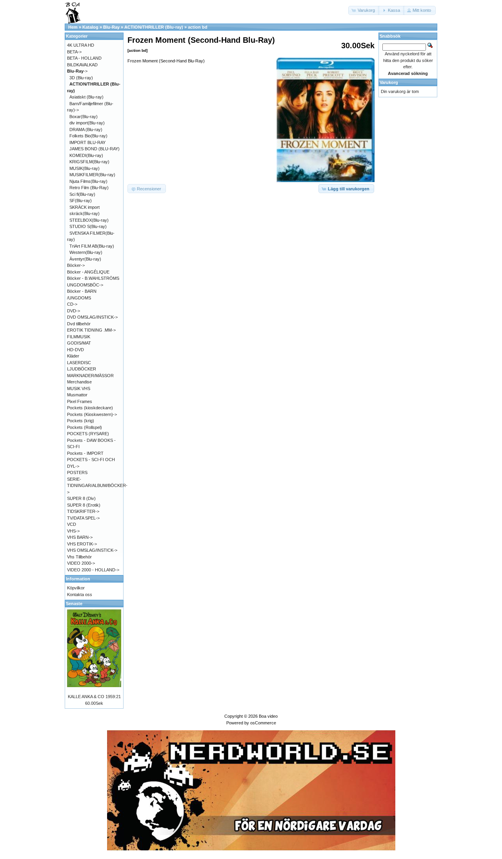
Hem (73, 27)
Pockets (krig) (80, 420)
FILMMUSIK (78, 336)
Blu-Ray (111, 27)
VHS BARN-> (80, 537)
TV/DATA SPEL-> (83, 518)
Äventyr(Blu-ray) (85, 259)
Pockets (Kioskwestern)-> (92, 414)
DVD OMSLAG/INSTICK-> (92, 317)
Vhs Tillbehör (79, 556)
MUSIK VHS (78, 388)
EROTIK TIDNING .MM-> (91, 330)
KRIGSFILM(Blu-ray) (89, 161)
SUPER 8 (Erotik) (83, 505)
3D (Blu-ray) (81, 77)
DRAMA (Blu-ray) (85, 129)
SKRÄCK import (84, 207)
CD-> (72, 304)
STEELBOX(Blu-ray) (89, 220)
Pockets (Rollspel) (84, 427)
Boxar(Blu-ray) (83, 116)
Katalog (90, 27)
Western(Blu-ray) (85, 252)
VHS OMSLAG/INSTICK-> (92, 550)
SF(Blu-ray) (80, 200)
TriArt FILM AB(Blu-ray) (91, 246)
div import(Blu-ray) (87, 122)
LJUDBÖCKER (81, 369)
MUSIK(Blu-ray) (84, 168)
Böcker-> (76, 265)
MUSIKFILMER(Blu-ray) (92, 174)
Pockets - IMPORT (85, 453)
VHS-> (73, 531)
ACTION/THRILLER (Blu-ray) (153, 27)
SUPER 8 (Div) (81, 498)
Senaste (74, 603)
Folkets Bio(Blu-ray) (88, 135)
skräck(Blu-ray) (84, 213)
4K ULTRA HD (80, 45)
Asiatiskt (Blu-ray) (86, 97)
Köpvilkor (76, 587)
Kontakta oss (79, 594)
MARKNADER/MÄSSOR (90, 375)
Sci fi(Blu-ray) (82, 194)
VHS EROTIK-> (82, 544)
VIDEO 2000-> (81, 563)
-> (77, 71)
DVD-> (73, 310)
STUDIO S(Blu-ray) (88, 226)
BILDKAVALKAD (82, 64)
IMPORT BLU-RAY (87, 142)
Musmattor (77, 394)
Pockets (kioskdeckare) (90, 407)
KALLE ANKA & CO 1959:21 (94, 696)
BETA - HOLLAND (84, 58)
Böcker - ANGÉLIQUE (88, 272)
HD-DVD (75, 349)
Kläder (73, 356)
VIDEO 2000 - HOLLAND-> (93, 569)
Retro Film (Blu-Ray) (89, 187)
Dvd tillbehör (79, 323)
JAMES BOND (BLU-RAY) (94, 148)
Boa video (268, 716)
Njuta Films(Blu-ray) (88, 181)
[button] (364, 10)
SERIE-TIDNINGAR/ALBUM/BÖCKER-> (97, 485)
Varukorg (389, 82)
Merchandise (79, 381)
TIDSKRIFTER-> (83, 511)
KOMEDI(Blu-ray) (86, 155)
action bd (197, 27)
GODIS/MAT (79, 343)
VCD (71, 524)
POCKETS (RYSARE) (88, 433)
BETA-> (74, 51)
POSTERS (77, 472)
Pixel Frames (79, 401)
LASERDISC (79, 362)
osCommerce (263, 722)
